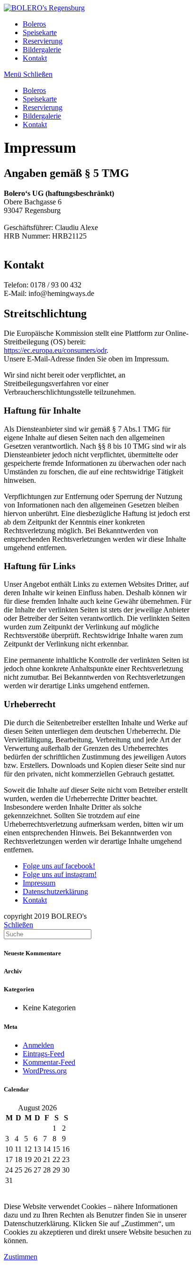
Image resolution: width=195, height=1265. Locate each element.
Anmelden (38, 1045)
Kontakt (35, 124)
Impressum (39, 883)
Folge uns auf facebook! (59, 866)
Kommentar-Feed (49, 1062)
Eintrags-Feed (43, 1054)
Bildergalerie (42, 116)
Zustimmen (20, 1257)
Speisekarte (40, 99)
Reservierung (42, 107)
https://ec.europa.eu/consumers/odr (55, 350)
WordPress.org (45, 1071)
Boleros (34, 90)
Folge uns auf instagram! (60, 874)
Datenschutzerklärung (55, 891)
